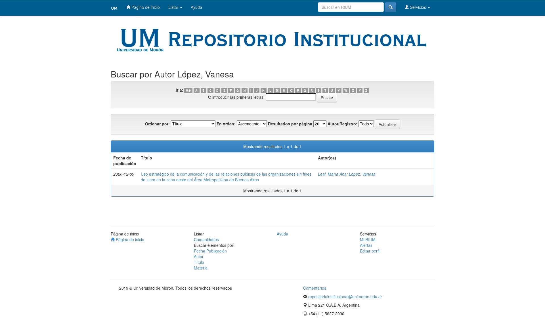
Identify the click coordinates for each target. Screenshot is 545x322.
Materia (200, 268)
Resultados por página (290, 124)
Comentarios (314, 288)
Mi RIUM (368, 239)
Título (199, 262)
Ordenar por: (157, 124)
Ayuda (196, 7)
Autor (199, 256)
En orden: (226, 124)
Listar (173, 7)
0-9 (188, 90)
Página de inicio (145, 7)
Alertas (366, 245)
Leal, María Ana (332, 174)
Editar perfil (370, 251)
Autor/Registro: (342, 124)
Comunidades (206, 239)
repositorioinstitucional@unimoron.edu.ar (345, 296)
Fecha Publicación (210, 251)
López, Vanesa (362, 174)
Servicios (418, 7)
